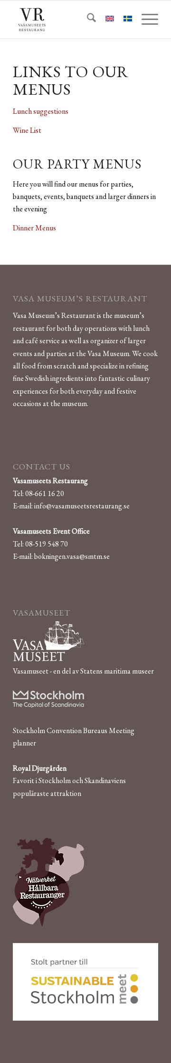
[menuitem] (86, 19)
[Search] (86, 19)
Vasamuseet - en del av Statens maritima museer (83, 671)
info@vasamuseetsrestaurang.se (82, 506)
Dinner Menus (34, 228)
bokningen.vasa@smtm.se (72, 556)
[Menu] (145, 19)
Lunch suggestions (40, 111)
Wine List (27, 130)
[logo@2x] (71, 19)
